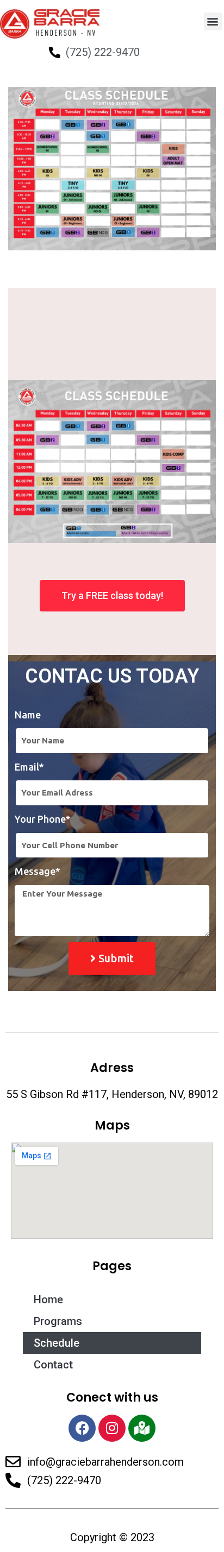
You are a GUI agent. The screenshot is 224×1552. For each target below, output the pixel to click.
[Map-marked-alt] (141, 1428)
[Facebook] (82, 1428)
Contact (53, 1364)
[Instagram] (112, 1428)
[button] (213, 21)
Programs (58, 1321)
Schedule (56, 1342)
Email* (29, 766)
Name (28, 714)
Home (48, 1299)
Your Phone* (43, 818)
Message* (37, 871)
